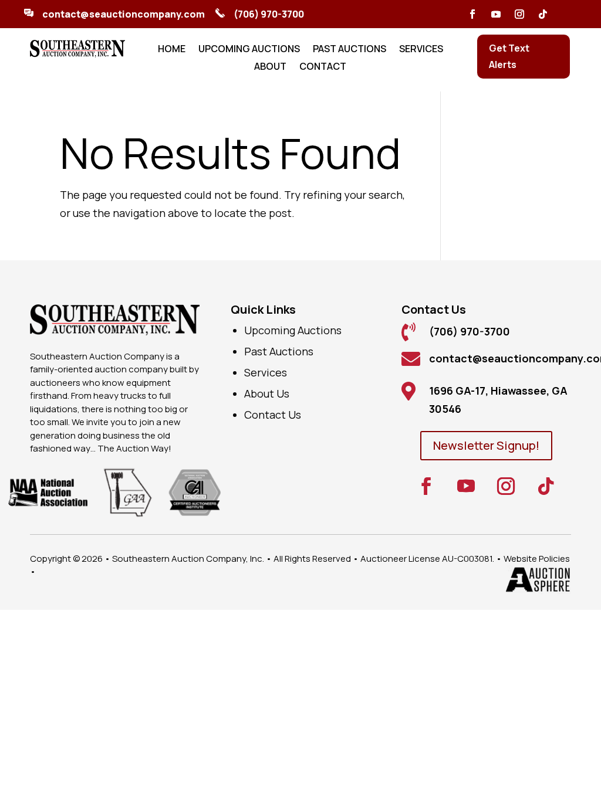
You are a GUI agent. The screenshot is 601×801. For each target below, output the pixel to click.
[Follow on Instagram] (519, 14)
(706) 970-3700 (269, 14)
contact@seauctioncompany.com (123, 14)
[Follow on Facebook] (472, 14)
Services (421, 50)
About (270, 67)
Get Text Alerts (509, 56)
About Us (266, 393)
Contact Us (272, 415)
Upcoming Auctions (249, 50)
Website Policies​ (537, 558)
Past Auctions (349, 50)
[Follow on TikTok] (543, 14)
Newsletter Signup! (486, 445)
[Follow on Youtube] (496, 14)
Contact (322, 67)
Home (171, 50)
